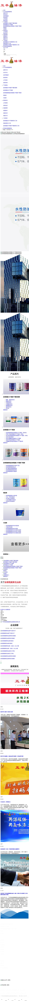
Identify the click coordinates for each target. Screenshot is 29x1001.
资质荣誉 (5, 17)
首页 (4, 10)
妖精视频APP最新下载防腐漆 (10, 23)
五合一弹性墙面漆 (10, 497)
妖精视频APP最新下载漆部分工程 (11, 44)
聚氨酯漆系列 (9, 405)
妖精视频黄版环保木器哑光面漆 (13, 532)
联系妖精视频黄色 (7, 46)
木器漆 (4, 29)
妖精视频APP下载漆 (8, 24)
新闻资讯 (5, 30)
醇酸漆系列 (8, 401)
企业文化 (5, 14)
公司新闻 (5, 31)
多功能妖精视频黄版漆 (11, 468)
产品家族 (5, 21)
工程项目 (5, 40)
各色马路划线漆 (9, 437)
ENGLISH (5, 47)
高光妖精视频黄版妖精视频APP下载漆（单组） (17, 435)
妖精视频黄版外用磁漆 (11, 471)
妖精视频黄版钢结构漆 (11, 469)
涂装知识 (5, 33)
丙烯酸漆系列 (9, 404)
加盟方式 (5, 39)
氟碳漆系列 (8, 407)
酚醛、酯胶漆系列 (10, 399)
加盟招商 (5, 34)
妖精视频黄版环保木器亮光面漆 (13, 530)
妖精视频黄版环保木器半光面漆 (13, 531)
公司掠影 (5, 18)
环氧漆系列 (8, 402)
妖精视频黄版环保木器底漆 (12, 525)
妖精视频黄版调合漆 (11, 467)
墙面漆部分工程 (7, 43)
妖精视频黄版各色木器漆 (12, 528)
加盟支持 (5, 37)
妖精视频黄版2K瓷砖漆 (11, 495)
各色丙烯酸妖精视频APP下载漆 (13, 438)
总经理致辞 (6, 16)
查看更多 (5, 409)
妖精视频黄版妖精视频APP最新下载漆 (12, 26)
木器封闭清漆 (9, 527)
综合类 (7, 408)
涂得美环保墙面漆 (10, 501)
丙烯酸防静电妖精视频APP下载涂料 (14, 441)
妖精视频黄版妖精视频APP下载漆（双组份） (16, 432)
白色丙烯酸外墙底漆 (11, 499)
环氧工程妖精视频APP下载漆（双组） (15, 434)
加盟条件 (5, 36)
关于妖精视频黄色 (7, 11)
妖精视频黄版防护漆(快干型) (13, 465)
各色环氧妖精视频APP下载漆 (13, 439)
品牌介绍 (5, 13)
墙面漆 (4, 27)
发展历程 (5, 20)
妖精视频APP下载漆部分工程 (10, 41)
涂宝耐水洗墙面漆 (10, 498)
